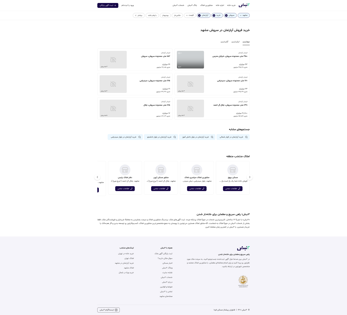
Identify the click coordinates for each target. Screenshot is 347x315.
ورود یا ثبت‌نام (128, 5)
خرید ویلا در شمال (126, 272)
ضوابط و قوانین (166, 286)
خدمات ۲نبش (166, 277)
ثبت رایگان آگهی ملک (163, 253)
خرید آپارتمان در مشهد (124, 263)
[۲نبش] (244, 6)
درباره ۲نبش (167, 282)
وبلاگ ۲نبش (167, 267)
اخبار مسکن (167, 263)
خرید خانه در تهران (126, 253)
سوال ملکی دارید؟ (165, 258)
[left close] (226, 15)
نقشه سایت (167, 272)
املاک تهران (129, 258)
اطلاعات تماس (231, 188)
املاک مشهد (129, 267)
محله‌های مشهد (166, 296)
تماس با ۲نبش (166, 291)
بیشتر (140, 15)
